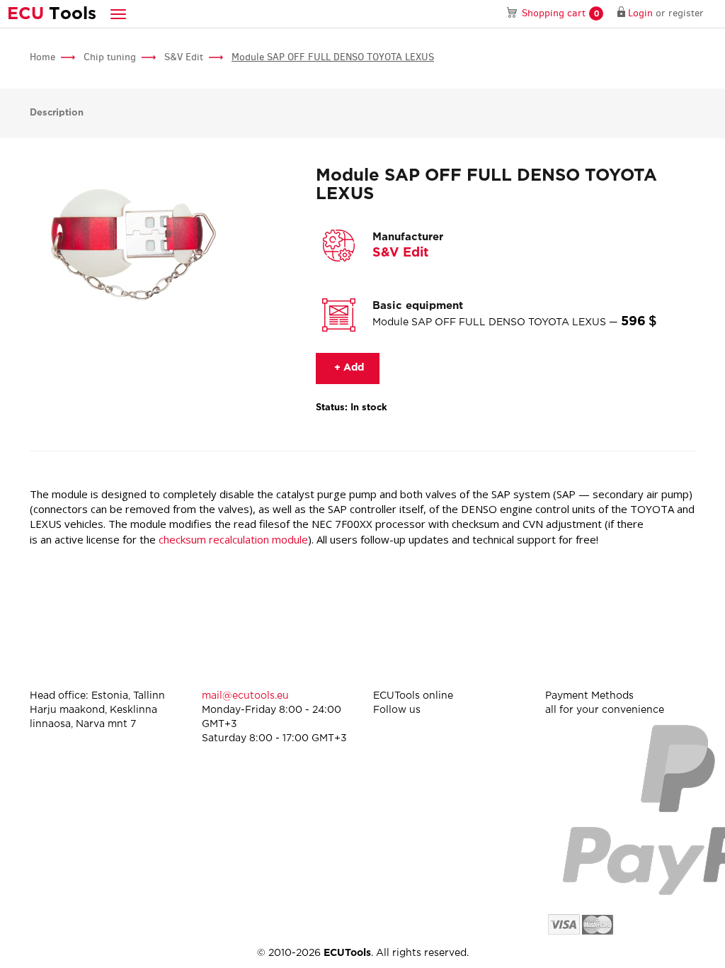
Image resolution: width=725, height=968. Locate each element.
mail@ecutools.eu (245, 696)
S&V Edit (183, 57)
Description (57, 113)
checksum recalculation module (233, 539)
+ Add (347, 368)
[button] (118, 14)
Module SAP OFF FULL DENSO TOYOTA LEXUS (333, 57)
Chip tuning (110, 57)
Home (42, 57)
